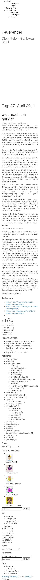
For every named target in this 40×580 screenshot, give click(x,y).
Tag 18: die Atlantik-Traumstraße (17, 352)
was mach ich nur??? (14, 116)
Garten (8, 399)
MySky (8, 428)
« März (4, 334)
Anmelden (9, 516)
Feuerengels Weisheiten (14, 397)
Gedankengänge (12, 404)
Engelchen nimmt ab (18, 377)
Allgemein (23, 123)
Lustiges (9, 426)
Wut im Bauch (15, 388)
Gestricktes (14, 12)
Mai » (10, 334)
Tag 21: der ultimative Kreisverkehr (18, 343)
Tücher (13, 17)
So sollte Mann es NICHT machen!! (23, 386)
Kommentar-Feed (12, 521)
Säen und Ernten (16, 401)
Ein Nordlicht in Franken (14, 395)
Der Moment (10, 392)
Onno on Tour (11, 8)
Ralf (7, 473)
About (8, 1)
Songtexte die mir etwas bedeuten (18, 433)
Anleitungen (15, 14)
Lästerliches (10, 422)
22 (10, 330)
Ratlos (13, 384)
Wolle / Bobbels (16, 419)
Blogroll (13, 5)
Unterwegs (10, 440)
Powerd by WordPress (9, 577)
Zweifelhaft (14, 390)
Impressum (14, 3)
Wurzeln (15, 462)
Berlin (13, 366)
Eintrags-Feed (11, 518)
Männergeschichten (17, 381)
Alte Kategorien (11, 363)
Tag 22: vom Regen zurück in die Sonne (20, 341)
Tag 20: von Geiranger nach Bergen (18, 346)
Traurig (8, 437)
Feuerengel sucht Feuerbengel (21, 379)
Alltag (8, 361)
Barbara (9, 483)
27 (6, 332)
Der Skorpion (15, 375)
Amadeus (28, 577)
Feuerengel (12, 32)
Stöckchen (9, 435)
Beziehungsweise (17, 368)
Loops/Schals (15, 417)
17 (13, 328)
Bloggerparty (15, 370)
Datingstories (15, 372)
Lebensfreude (11, 424)
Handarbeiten (11, 10)
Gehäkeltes (15, 410)
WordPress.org (11, 523)
